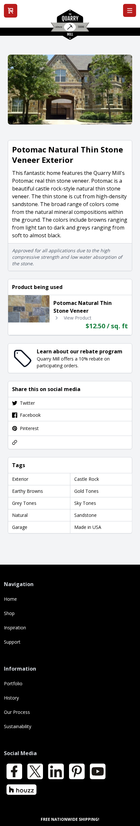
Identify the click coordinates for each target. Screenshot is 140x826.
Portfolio (13, 683)
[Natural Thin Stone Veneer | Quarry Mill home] (70, 27)
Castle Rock (86, 479)
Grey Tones (24, 503)
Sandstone (85, 515)
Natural (20, 515)
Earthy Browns (27, 491)
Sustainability (17, 726)
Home (10, 599)
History (11, 698)
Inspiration (15, 627)
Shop (9, 613)
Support (12, 642)
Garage (19, 527)
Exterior (20, 479)
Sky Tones (85, 503)
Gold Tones (86, 491)
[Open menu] (129, 10)
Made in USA (87, 527)
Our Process (17, 712)
